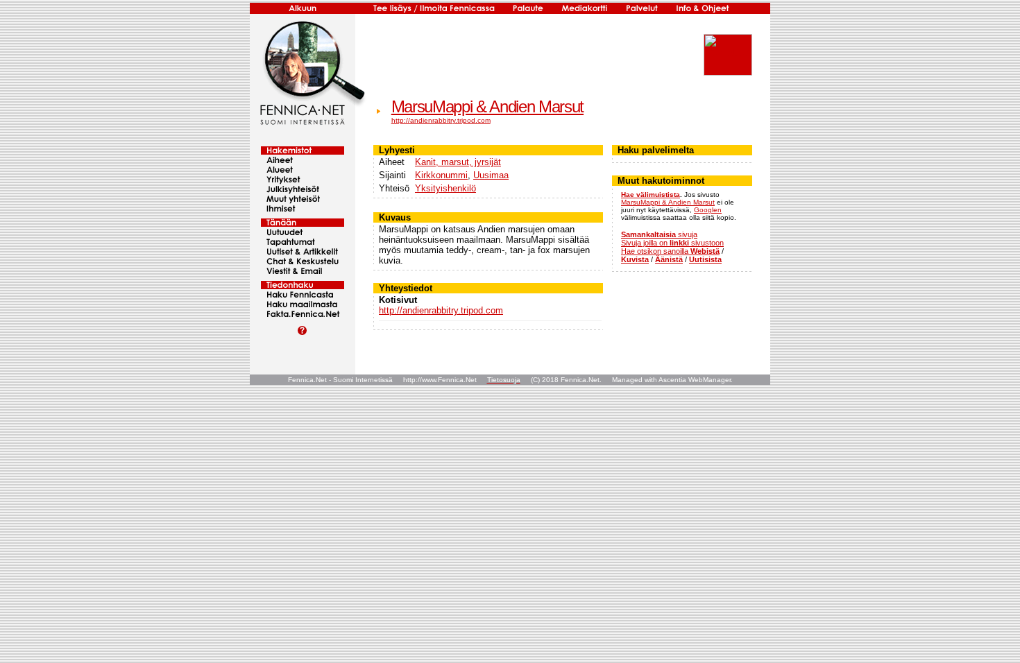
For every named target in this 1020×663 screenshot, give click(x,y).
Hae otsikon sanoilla (670, 251)
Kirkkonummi (441, 175)
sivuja (659, 234)
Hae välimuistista (650, 194)
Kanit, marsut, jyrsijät (458, 162)
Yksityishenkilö (445, 188)
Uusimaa (491, 175)
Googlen (708, 210)
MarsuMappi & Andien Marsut (487, 106)
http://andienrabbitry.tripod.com (441, 120)
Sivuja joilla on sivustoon (672, 243)
